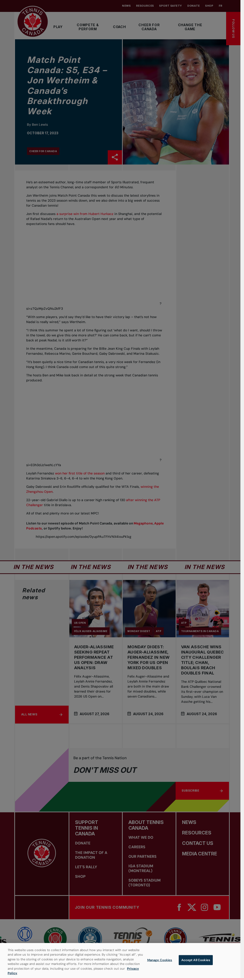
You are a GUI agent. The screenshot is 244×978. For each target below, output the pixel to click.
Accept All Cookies (195, 960)
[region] (120, 960)
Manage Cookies (159, 960)
